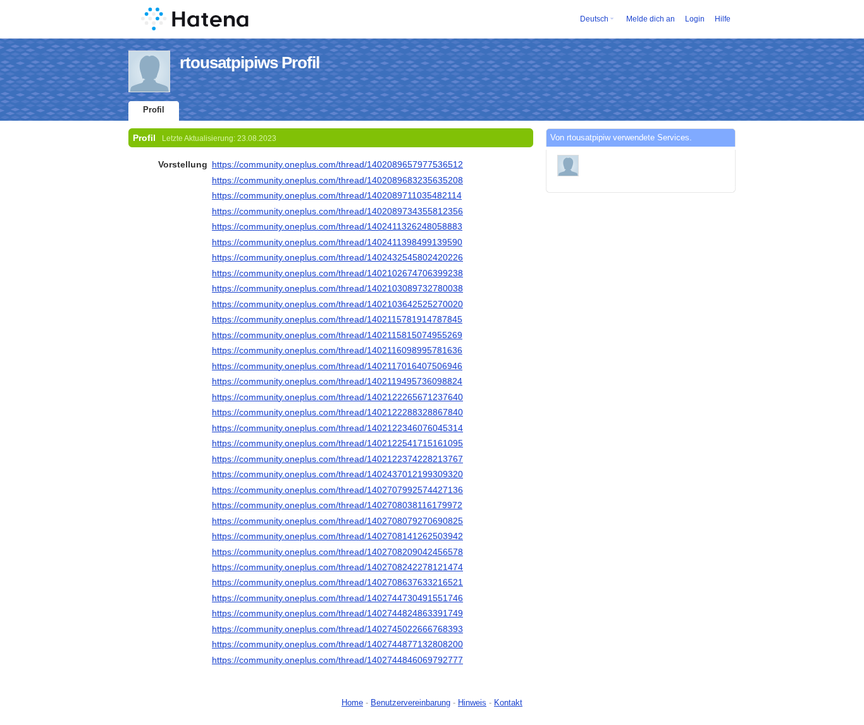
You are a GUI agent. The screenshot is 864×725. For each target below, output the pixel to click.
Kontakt (508, 702)
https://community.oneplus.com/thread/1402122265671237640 (337, 397)
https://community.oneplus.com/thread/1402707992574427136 (337, 490)
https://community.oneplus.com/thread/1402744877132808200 (337, 644)
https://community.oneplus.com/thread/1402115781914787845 (337, 319)
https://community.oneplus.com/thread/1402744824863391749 (337, 613)
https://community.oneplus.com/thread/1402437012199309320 (337, 474)
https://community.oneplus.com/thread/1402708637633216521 (337, 582)
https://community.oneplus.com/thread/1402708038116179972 (337, 505)
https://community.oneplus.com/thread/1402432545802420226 (337, 257)
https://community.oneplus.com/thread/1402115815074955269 (337, 335)
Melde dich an (650, 19)
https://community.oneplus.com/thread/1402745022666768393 (337, 629)
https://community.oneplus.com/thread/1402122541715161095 (337, 443)
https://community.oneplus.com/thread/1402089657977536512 (337, 164)
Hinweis (472, 702)
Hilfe (723, 19)
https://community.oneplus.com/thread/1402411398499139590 (337, 242)
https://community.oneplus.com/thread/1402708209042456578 (337, 552)
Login (695, 19)
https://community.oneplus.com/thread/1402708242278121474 (337, 567)
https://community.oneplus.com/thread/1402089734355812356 (337, 211)
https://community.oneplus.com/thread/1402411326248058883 (337, 226)
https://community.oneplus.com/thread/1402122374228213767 (337, 459)
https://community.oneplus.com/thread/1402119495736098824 (337, 381)
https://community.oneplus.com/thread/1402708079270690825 (337, 521)
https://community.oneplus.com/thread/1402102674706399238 (337, 273)
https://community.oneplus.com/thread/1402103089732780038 (337, 288)
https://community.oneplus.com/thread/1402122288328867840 (337, 412)
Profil (153, 109)
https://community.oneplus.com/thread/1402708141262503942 (337, 536)
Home (352, 702)
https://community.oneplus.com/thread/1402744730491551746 (337, 598)
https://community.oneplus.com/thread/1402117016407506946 (337, 366)
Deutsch (594, 19)
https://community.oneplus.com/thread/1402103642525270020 (337, 304)
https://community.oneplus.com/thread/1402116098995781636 (337, 350)
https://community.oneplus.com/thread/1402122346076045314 (337, 428)
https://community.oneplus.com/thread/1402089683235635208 (337, 180)
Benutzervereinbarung (410, 702)
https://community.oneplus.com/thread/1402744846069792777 (337, 660)
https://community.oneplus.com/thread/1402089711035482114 (337, 195)
